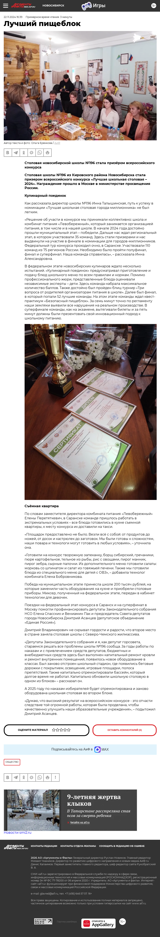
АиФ (57, 143)
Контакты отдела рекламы (78, 846)
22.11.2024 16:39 (13, 17)
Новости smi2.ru (17, 833)
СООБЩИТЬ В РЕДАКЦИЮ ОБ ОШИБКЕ (122, 846)
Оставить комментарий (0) (125, 730)
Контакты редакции (44, 846)
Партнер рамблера (67, 921)
